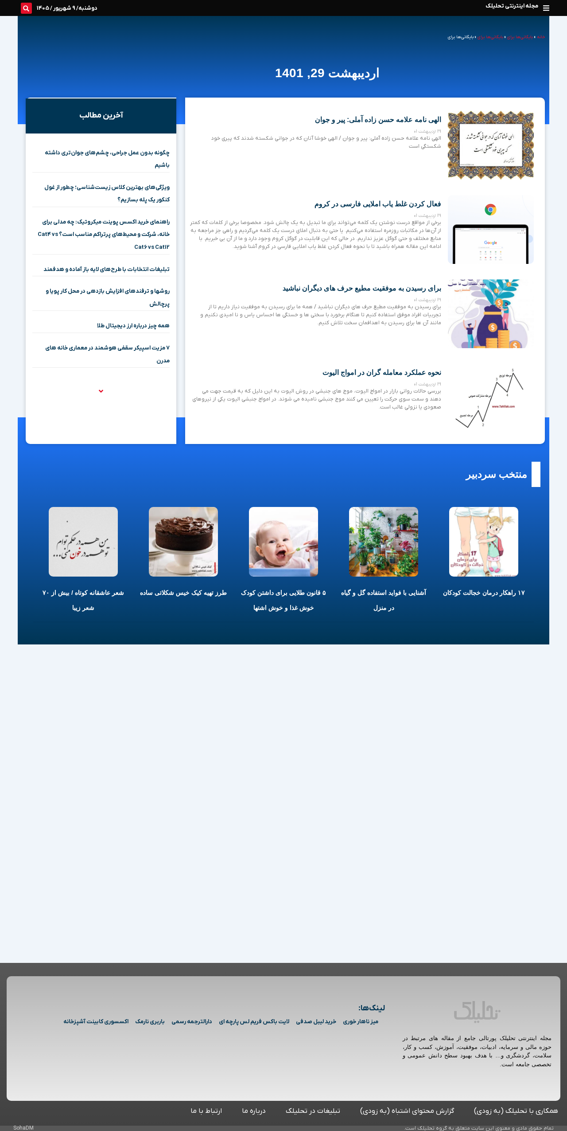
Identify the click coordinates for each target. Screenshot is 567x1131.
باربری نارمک (150, 1021)
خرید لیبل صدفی (316, 1021)
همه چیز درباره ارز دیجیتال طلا (133, 326)
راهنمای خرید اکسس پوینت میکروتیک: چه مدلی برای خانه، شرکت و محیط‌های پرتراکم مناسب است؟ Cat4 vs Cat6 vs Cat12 (104, 234)
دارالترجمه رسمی (191, 1021)
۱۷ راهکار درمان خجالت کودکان (484, 592)
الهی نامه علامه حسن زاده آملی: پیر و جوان (378, 119)
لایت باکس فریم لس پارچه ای (254, 1021)
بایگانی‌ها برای (520, 37)
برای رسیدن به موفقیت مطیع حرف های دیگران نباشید (362, 288)
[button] (546, 8)
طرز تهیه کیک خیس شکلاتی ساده (183, 592)
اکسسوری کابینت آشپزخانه (95, 1021)
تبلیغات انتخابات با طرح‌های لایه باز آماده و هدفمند (106, 269)
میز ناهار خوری (360, 1021)
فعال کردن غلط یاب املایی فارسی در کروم (378, 204)
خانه (541, 37)
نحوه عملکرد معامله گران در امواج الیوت (381, 372)
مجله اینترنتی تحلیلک (511, 6)
